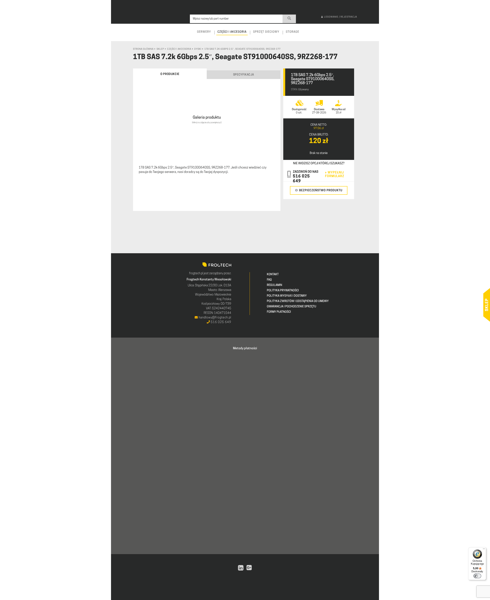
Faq (269, 279)
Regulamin (274, 285)
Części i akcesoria (179, 49)
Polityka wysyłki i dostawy (287, 296)
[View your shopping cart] (372, 35)
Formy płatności (279, 312)
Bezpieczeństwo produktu (320, 190)
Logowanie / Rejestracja (340, 17)
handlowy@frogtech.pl (214, 317)
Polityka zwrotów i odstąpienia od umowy (298, 301)
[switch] (477, 576)
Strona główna (143, 49)
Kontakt (273, 274)
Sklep (160, 49)
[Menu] (484, 549)
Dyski (197, 49)
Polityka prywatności (283, 290)
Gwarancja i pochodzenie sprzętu (291, 306)
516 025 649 (220, 322)
